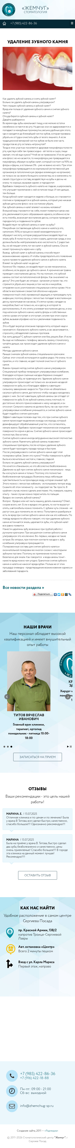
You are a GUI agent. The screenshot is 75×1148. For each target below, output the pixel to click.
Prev (7, 697)
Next (68, 697)
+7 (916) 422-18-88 (34, 1078)
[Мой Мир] (66, 593)
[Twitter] (59, 593)
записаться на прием (38, 757)
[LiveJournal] (70, 593)
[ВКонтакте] (55, 593)
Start (68, 747)
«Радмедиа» (51, 1130)
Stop (71, 747)
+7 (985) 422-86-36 (23, 23)
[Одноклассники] (63, 593)
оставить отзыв (37, 875)
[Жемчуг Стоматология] (8, 9)
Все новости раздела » (23, 588)
